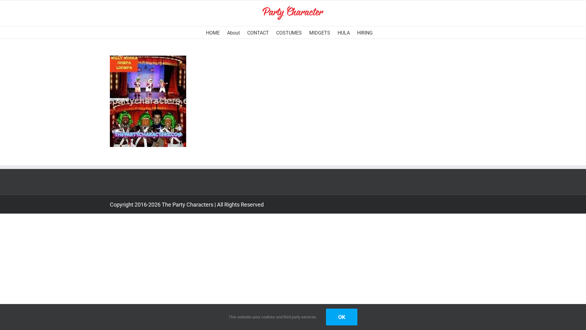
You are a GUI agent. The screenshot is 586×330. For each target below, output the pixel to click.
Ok (341, 317)
